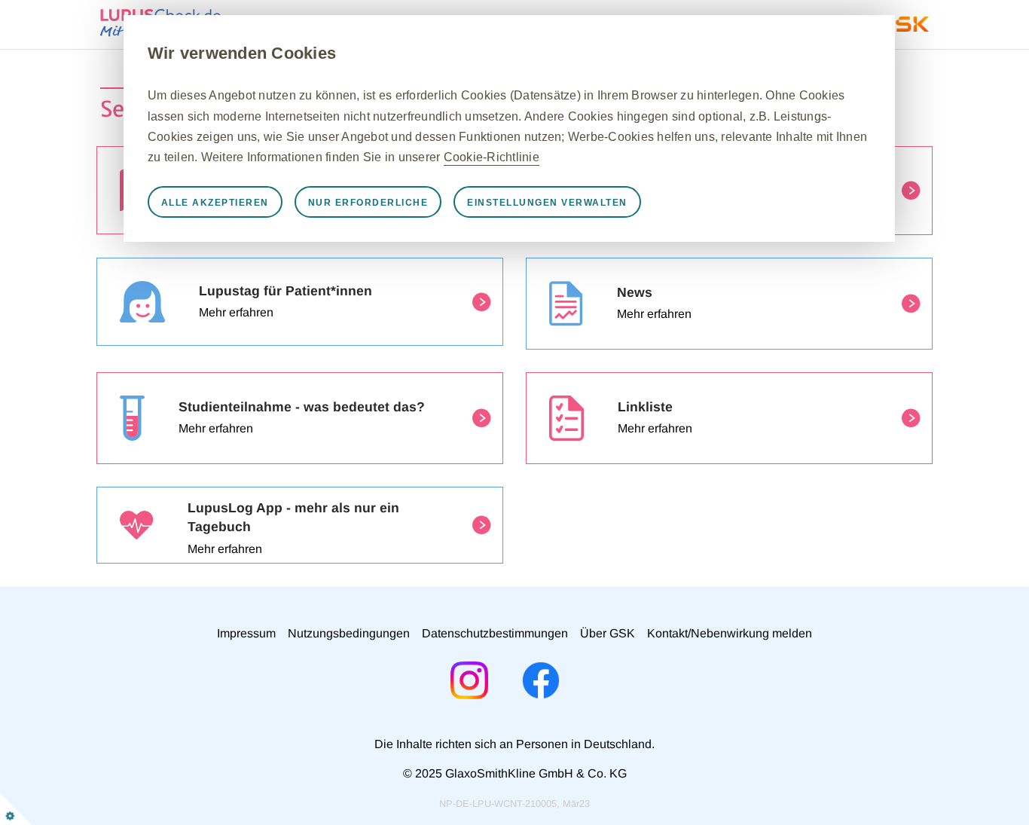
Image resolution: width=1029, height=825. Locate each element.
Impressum (246, 633)
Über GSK (607, 633)
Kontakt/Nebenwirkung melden (729, 633)
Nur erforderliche (368, 202)
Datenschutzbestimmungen (495, 633)
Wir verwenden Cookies (242, 53)
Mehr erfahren (236, 312)
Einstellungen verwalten (547, 202)
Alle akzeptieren (215, 202)
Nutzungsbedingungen (349, 633)
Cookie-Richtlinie (491, 157)
